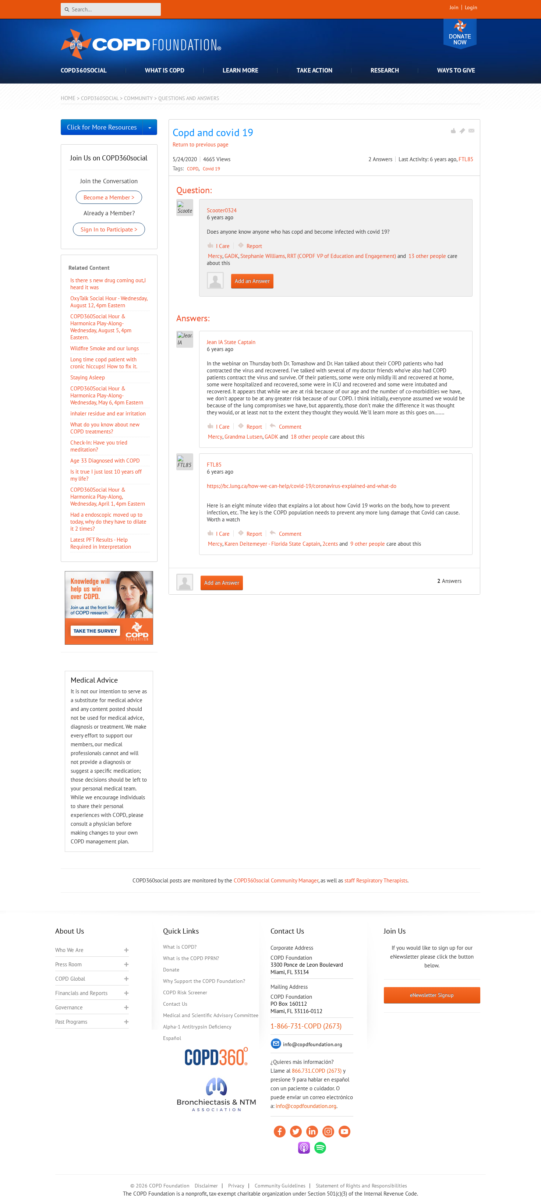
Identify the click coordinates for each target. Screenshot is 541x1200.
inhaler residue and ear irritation (108, 413)
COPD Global (70, 978)
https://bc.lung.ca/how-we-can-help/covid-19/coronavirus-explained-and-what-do (301, 485)
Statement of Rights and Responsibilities (361, 1185)
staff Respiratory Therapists (375, 880)
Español (172, 1038)
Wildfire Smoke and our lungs (104, 348)
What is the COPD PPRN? (191, 958)
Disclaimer (206, 1185)
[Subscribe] (471, 130)
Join (454, 7)
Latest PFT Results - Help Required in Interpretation (100, 543)
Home (68, 98)
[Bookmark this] (462, 130)
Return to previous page (201, 144)
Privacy (236, 1185)
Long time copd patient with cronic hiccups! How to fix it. (103, 363)
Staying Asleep (87, 377)
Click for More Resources (102, 127)
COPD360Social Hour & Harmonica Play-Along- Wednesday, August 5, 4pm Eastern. (100, 327)
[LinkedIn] (312, 1131)
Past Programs (71, 1021)
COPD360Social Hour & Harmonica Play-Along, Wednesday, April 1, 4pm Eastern (107, 496)
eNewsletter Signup (432, 995)
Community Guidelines (280, 1185)
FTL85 (466, 159)
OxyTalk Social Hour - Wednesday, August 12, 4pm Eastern (108, 302)
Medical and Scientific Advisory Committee (210, 1015)
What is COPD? (180, 947)
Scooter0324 (222, 210)
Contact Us (175, 1004)
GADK (231, 255)
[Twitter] (296, 1131)
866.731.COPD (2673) (317, 1070)
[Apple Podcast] (304, 1148)
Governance (69, 1007)
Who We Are (69, 949)
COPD (193, 168)
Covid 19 (211, 168)
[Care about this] (453, 130)
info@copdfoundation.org (306, 1105)
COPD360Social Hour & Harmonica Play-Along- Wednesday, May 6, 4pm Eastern (106, 395)
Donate (460, 34)
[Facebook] (280, 1131)
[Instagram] (328, 1131)
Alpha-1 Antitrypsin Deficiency (197, 1026)
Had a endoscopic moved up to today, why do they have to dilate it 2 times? (108, 521)
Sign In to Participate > (109, 229)
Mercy (215, 255)
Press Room (68, 964)
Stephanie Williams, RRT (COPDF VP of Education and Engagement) (318, 255)
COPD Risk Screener (185, 992)
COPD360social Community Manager (276, 880)
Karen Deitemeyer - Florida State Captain (272, 543)
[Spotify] (320, 1148)
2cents (330, 543)
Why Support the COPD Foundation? (204, 981)
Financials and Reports (81, 993)
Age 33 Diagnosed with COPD (105, 460)
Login (471, 7)
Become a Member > (109, 197)
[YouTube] (344, 1131)
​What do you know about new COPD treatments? (104, 428)
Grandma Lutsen (243, 436)
